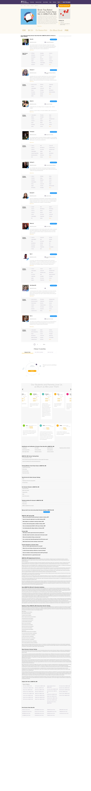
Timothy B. (32, 131)
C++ (49, 55)
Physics (50, 155)
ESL (31, 218)
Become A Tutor (38, 2)
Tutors (25, 5)
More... (50, 64)
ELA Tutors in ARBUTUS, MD (63, 691)
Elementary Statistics (34, 155)
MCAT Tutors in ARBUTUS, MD (39, 689)
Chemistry (50, 62)
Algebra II (41, 120)
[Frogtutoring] (24, 2)
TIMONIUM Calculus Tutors (63, 711)
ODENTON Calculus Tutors (51, 709)
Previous (22, 389)
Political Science (33, 303)
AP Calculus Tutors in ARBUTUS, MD (52, 689)
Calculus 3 (50, 53)
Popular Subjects (26, 684)
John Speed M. (33, 285)
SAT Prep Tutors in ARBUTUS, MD (28, 699)
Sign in (59, 2)
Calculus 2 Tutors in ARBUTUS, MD (64, 693)
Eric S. (31, 315)
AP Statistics (33, 55)
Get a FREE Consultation (39, 352)
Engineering (51, 335)
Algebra (50, 86)
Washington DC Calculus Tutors (27, 711)
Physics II (41, 212)
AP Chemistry (33, 187)
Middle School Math (52, 274)
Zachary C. (32, 162)
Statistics (50, 303)
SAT (49, 243)
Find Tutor (32, 2)
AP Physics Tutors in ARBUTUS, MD (28, 691)
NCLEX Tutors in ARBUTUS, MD (39, 695)
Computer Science (52, 147)
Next (44, 344)
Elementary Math (51, 185)
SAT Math (41, 243)
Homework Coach (51, 149)
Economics (32, 308)
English (32, 122)
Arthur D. (32, 101)
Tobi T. (31, 254)
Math (50, 88)
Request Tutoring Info (64, 5)
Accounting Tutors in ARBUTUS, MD (64, 689)
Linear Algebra (51, 337)
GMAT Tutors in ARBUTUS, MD (39, 693)
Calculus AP (42, 88)
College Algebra (42, 62)
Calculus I (32, 86)
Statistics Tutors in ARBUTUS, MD (28, 697)
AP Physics (32, 53)
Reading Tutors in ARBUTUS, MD (52, 694)
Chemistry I (41, 64)
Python (50, 241)
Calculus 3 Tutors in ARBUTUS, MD (64, 695)
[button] (67, 11)
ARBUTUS (36, 5)
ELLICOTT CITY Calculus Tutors (39, 711)
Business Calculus (34, 84)
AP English (41, 176)
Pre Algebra (42, 90)
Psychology (41, 53)
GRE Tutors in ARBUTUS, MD (39, 691)
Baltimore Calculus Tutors (26, 709)
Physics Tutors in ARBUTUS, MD (27, 689)
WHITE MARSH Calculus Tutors (39, 709)
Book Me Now (53, 39)
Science (50, 122)
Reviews (54, 2)
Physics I (32, 90)
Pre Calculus (42, 55)
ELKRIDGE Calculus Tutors (51, 713)
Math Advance (51, 90)
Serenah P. (32, 192)
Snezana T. (32, 69)
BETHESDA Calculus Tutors (26, 713)
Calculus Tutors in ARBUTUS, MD (28, 695)
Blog (50, 2)
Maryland (32, 5)
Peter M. (31, 39)
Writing (32, 126)
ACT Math (50, 237)
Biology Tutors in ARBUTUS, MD (39, 697)
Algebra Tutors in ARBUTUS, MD (52, 696)
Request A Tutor (27, 352)
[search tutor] (57, 5)
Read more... (40, 26)
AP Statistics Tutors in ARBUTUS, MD (28, 693)
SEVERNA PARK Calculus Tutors (51, 711)
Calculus (28, 5)
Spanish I (50, 124)
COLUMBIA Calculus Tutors (26, 715)
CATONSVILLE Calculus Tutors (39, 715)
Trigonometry (33, 62)
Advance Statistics (34, 299)
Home (21, 5)
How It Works (45, 2)
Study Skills (33, 64)
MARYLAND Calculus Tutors (64, 709)
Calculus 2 (32, 147)
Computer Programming (34, 153)
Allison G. (32, 223)
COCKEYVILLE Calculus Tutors (64, 713)
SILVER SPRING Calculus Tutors (39, 713)
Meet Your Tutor (50, 352)
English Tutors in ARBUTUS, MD (39, 699)
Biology (41, 122)
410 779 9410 (66, 2)
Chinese (32, 214)
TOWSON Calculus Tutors (51, 715)
